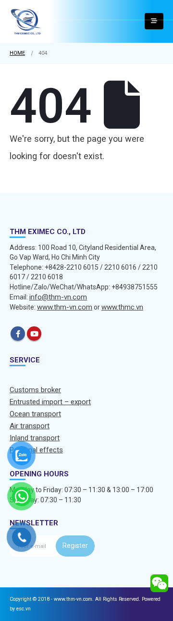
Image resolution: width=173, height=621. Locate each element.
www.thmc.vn (122, 307)
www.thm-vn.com (64, 307)
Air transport (29, 426)
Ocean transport (35, 414)
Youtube (34, 333)
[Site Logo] (26, 21)
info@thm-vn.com (58, 297)
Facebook (18, 333)
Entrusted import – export (50, 401)
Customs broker (35, 389)
